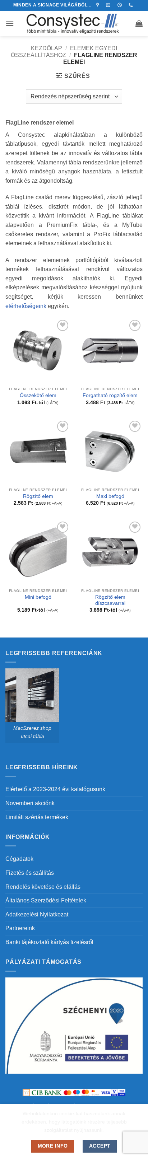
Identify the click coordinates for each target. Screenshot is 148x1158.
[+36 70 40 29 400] (132, 5)
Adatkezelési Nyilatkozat (36, 914)
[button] (9, 23)
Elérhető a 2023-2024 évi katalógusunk (55, 789)
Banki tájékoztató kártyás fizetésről (49, 942)
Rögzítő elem (38, 496)
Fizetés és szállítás (29, 873)
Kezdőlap (46, 48)
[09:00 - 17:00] (120, 5)
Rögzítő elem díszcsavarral (110, 600)
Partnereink (20, 928)
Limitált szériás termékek (36, 817)
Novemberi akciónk (30, 803)
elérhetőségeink (25, 306)
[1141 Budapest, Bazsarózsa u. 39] (98, 5)
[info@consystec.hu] (109, 5)
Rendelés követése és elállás (42, 887)
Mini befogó (38, 597)
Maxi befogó (110, 496)
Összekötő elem (38, 395)
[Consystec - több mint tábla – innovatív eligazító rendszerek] (74, 23)
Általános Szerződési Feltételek (45, 900)
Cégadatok (19, 859)
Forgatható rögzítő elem (110, 395)
